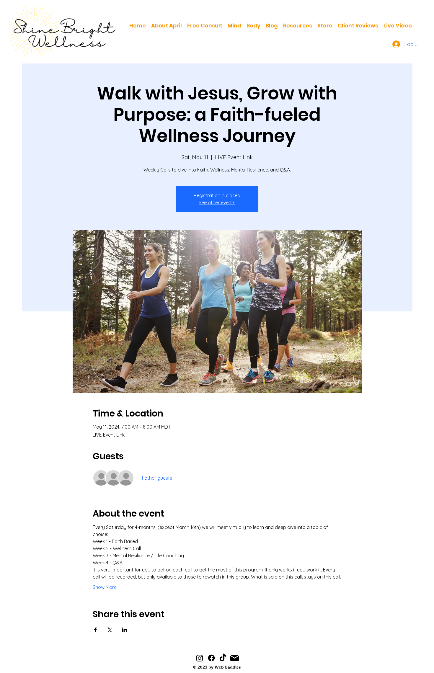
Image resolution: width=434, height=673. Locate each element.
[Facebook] (211, 658)
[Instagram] (199, 658)
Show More (105, 587)
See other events (217, 202)
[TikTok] (222, 658)
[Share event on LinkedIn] (124, 630)
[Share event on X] (110, 630)
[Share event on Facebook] (95, 630)
